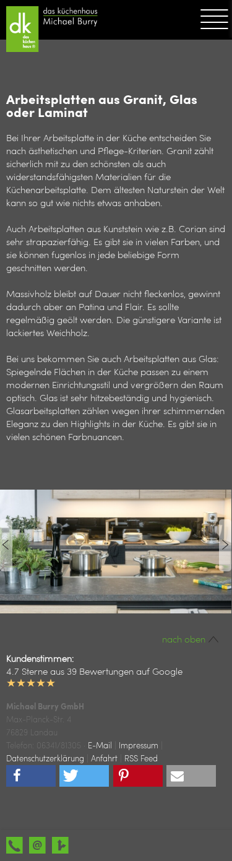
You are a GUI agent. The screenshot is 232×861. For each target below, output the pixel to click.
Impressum (138, 745)
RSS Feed (141, 758)
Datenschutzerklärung (45, 758)
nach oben (185, 639)
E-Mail (100, 745)
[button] (31, 776)
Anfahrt (104, 758)
